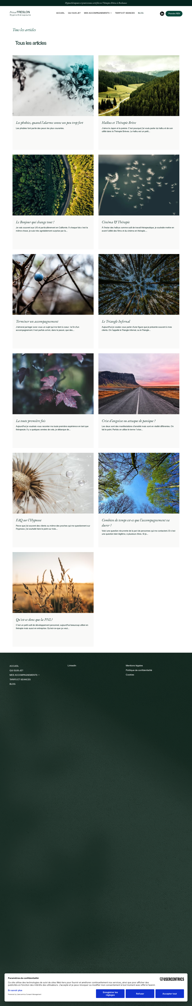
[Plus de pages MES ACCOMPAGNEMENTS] (111, 13)
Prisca (13, 12)
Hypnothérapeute (20, 15)
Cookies (130, 674)
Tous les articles (24, 30)
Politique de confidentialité (139, 670)
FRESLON (23, 12)
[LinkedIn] (162, 14)
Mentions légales (134, 665)
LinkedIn (72, 665)
